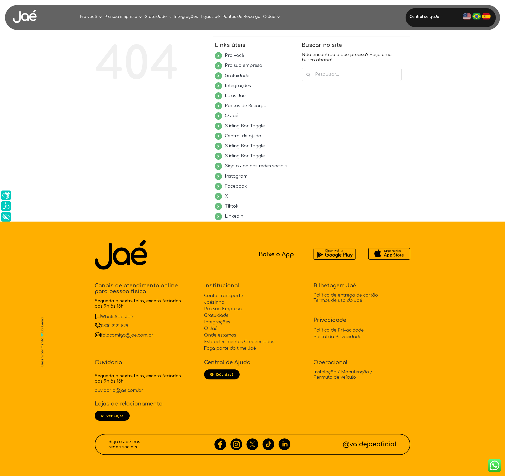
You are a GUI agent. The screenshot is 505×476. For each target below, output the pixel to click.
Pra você (234, 55)
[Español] (486, 16)
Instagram (236, 176)
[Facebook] (220, 441)
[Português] (476, 16)
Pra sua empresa (243, 65)
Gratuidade (237, 75)
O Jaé (231, 115)
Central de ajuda (243, 136)
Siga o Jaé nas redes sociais (256, 166)
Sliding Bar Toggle (245, 126)
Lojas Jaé (235, 95)
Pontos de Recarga (245, 105)
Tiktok (232, 206)
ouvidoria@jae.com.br (119, 390)
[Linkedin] (284, 441)
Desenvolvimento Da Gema (42, 342)
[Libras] (6, 195)
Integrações (238, 85)
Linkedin (234, 216)
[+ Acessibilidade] (6, 217)
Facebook (236, 186)
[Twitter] (252, 441)
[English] (467, 16)
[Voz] (6, 206)
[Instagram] (236, 441)
